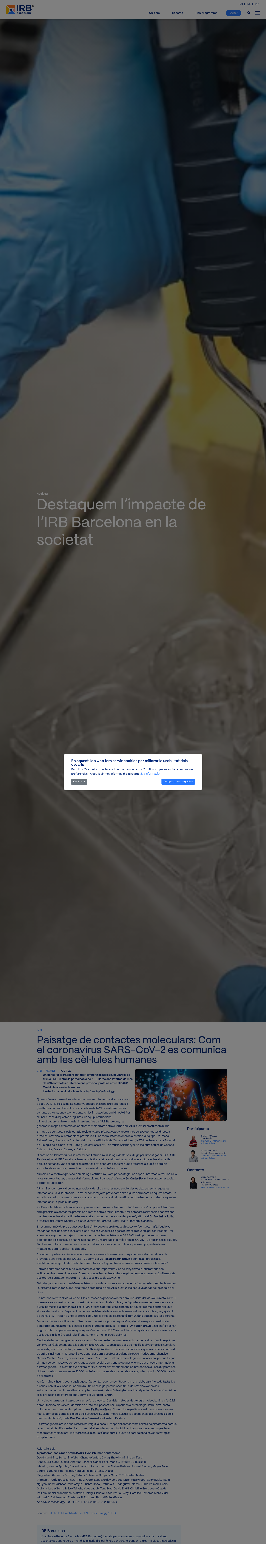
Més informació (149, 774)
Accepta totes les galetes (178, 782)
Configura (79, 782)
